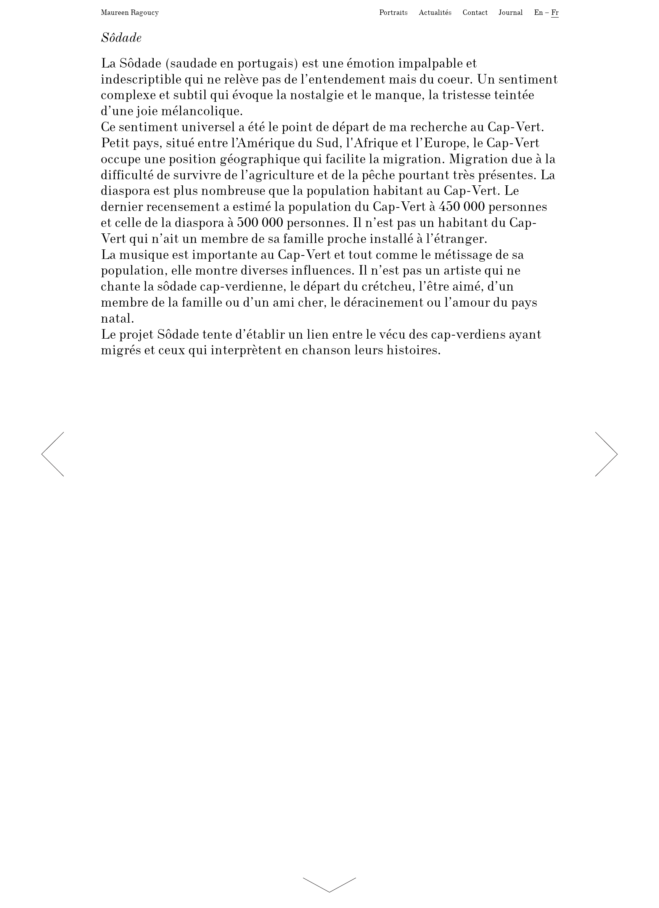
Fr (555, 12)
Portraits (393, 12)
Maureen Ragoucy (130, 12)
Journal (511, 12)
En (538, 12)
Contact (475, 12)
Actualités (435, 12)
